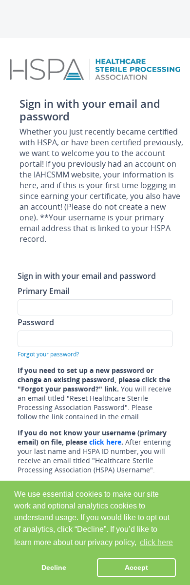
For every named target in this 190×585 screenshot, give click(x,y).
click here (105, 442)
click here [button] (156, 542)
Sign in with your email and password (87, 276)
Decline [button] (53, 567)
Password (36, 322)
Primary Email (43, 291)
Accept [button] (136, 567)
